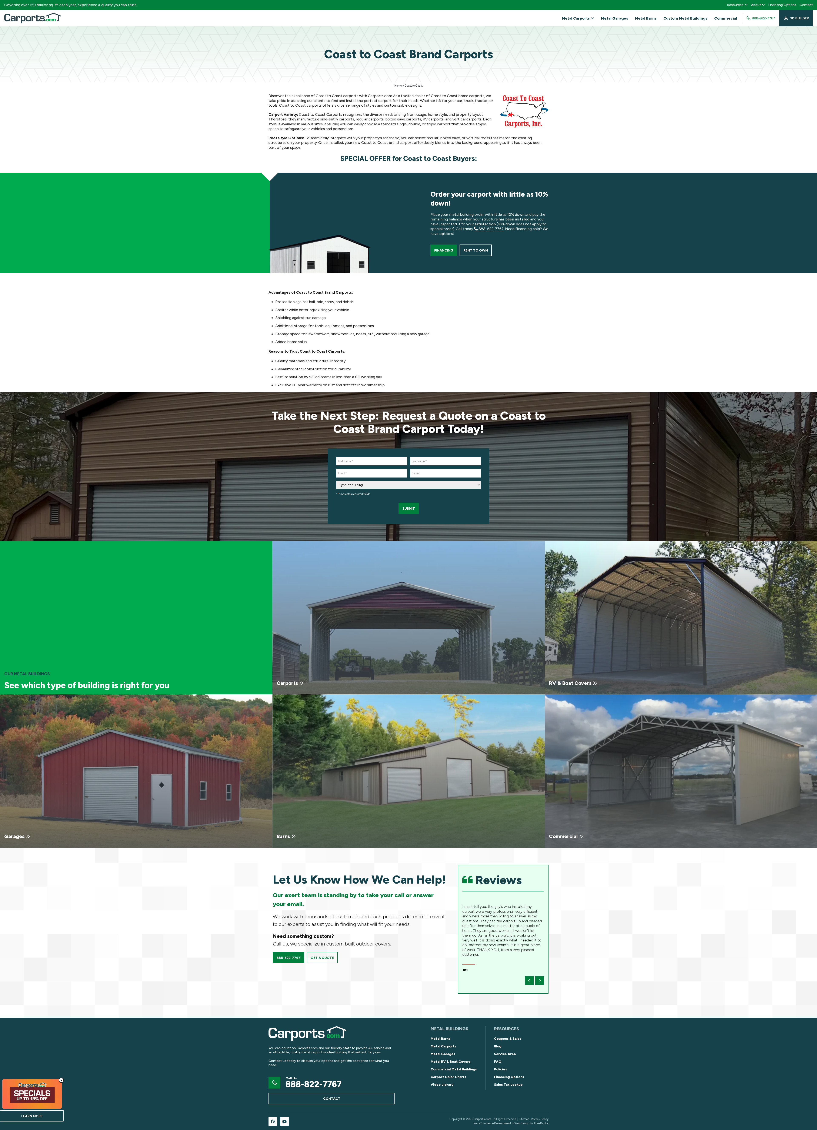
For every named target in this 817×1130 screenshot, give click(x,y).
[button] (529, 980)
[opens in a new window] (273, 1121)
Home (398, 85)
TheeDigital (541, 1123)
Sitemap (524, 1119)
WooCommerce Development (492, 1123)
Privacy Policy (539, 1119)
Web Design (521, 1123)
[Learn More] (32, 1094)
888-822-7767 (491, 228)
